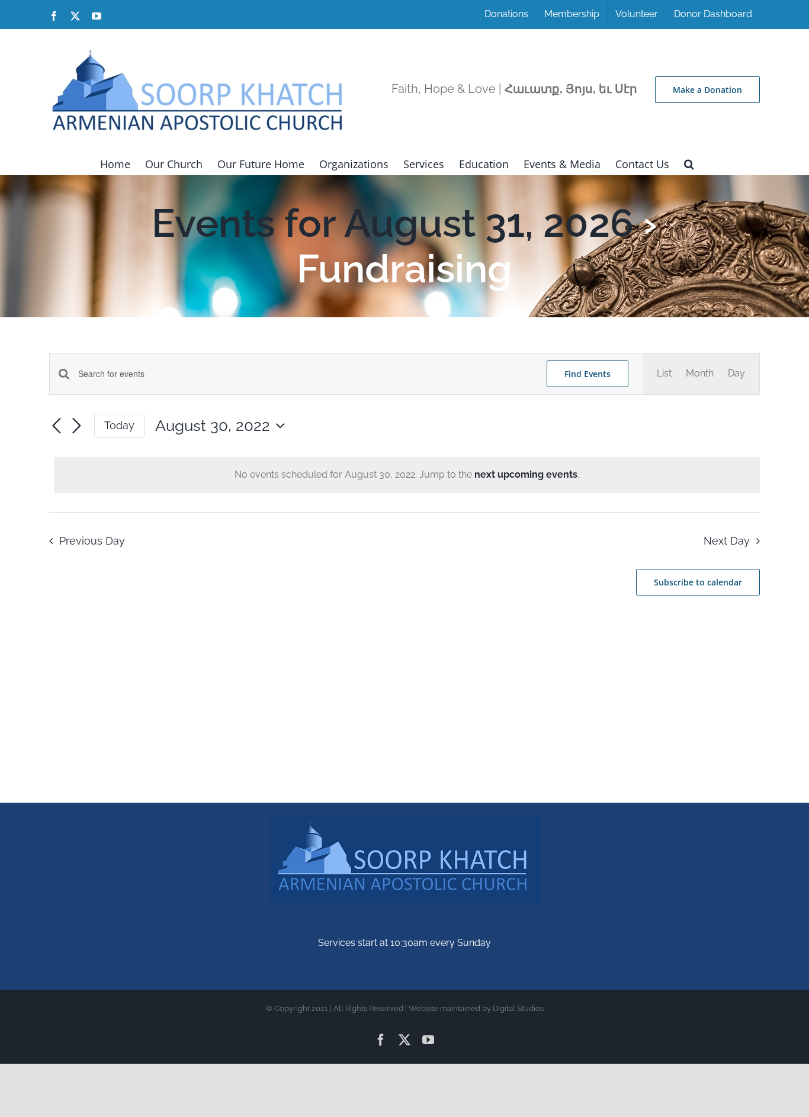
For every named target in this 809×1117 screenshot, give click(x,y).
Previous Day (91, 541)
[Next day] (76, 426)
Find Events (587, 373)
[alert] (407, 475)
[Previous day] (56, 426)
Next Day (727, 541)
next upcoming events (525, 474)
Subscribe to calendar (698, 582)
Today (119, 425)
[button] (689, 163)
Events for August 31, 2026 (393, 223)
